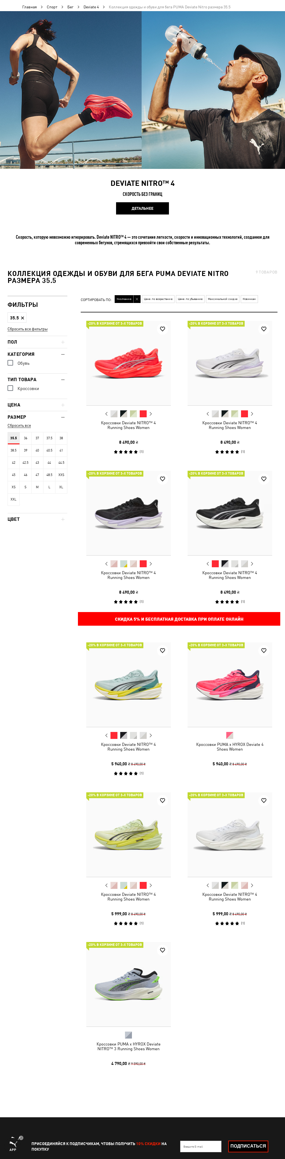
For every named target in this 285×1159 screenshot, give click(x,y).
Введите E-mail (193, 1146)
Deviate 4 (91, 7)
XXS (61, 475)
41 (61, 450)
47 (37, 475)
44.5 (61, 463)
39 (25, 450)
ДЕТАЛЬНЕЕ (142, 208)
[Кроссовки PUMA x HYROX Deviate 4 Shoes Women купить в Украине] (230, 684)
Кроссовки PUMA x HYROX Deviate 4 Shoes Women (229, 746)
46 (25, 475)
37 (37, 438)
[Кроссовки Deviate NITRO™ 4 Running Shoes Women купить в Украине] (128, 363)
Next (150, 413)
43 (37, 463)
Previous (106, 413)
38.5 (13, 450)
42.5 (25, 463)
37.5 (49, 438)
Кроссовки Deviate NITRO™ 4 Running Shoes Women (128, 425)
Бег (70, 7)
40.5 (49, 450)
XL (61, 487)
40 (37, 450)
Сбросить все (19, 425)
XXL (13, 499)
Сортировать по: (96, 300)
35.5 (13, 438)
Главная (29, 7)
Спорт (52, 7)
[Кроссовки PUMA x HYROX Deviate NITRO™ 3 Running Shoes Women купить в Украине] (128, 984)
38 (61, 438)
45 (13, 475)
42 (13, 463)
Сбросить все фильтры (28, 329)
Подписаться (248, 1146)
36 (25, 438)
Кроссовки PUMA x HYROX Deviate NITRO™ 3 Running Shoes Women (129, 1046)
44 (49, 463)
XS (14, 487)
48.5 (49, 475)
